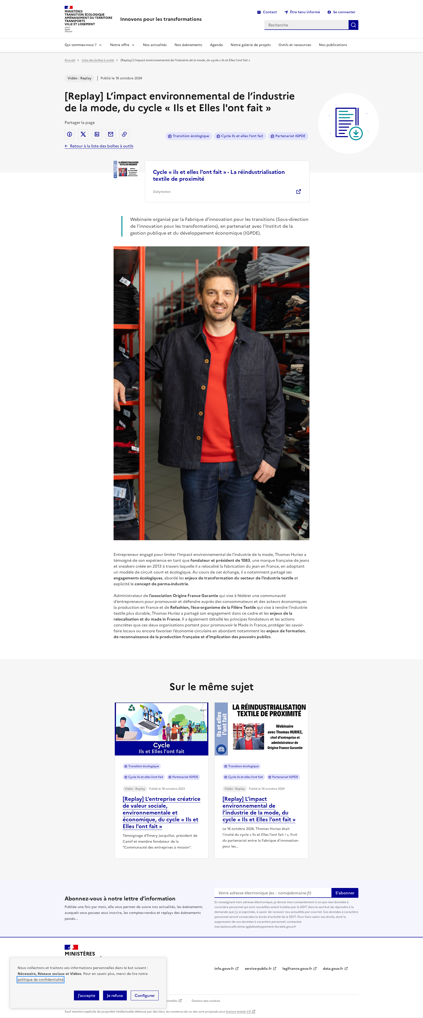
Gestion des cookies (206, 1001)
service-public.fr (258, 968)
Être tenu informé (305, 12)
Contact (270, 12)
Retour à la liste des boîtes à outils (101, 146)
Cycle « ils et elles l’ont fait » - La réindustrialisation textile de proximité (219, 175)
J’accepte (86, 995)
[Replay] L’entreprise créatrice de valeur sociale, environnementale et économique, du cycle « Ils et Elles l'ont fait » (161, 812)
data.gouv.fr (333, 968)
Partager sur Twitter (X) (83, 134)
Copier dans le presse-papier (124, 134)
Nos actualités (155, 45)
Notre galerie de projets (251, 45)
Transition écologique (191, 136)
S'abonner (344, 893)
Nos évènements (188, 45)
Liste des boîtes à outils (98, 60)
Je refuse (115, 995)
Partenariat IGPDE (290, 136)
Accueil (70, 60)
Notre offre (119, 45)
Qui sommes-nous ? (80, 45)
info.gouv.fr (224, 968)
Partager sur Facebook (69, 134)
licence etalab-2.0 (238, 1011)
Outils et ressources (295, 45)
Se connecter (344, 12)
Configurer (145, 995)
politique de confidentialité (40, 979)
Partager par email (111, 134)
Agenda (216, 45)
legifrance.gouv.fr (297, 968)
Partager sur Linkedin (97, 134)
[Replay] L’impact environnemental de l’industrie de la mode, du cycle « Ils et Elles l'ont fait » (259, 809)
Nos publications (333, 45)
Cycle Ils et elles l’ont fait (242, 136)
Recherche (353, 25)
